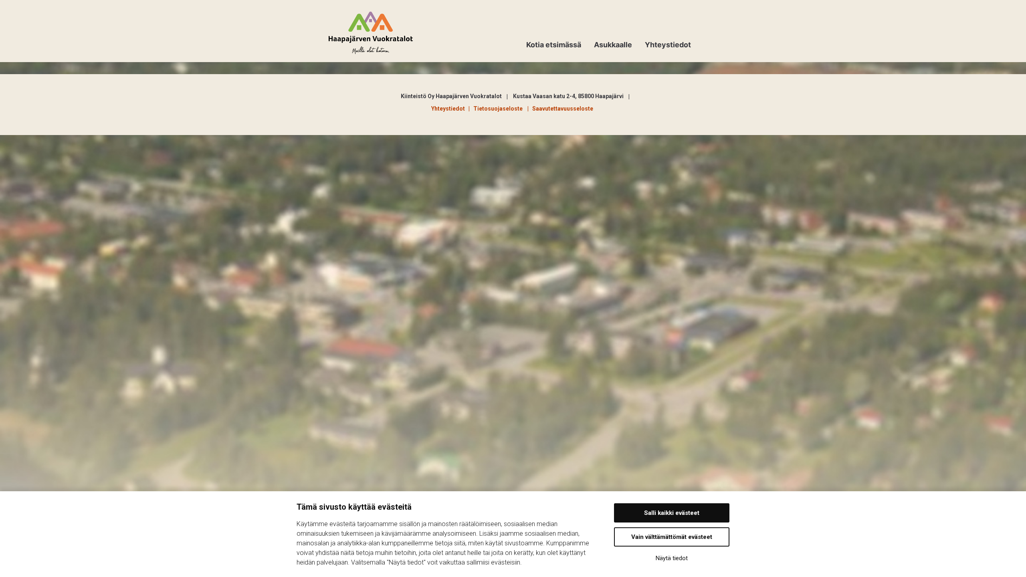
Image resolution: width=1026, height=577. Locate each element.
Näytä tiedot (672, 558)
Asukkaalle (613, 44)
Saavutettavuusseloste (562, 108)
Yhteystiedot (668, 44)
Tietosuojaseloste (499, 108)
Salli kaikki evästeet (671, 512)
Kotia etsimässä (553, 44)
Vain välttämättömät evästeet (671, 537)
